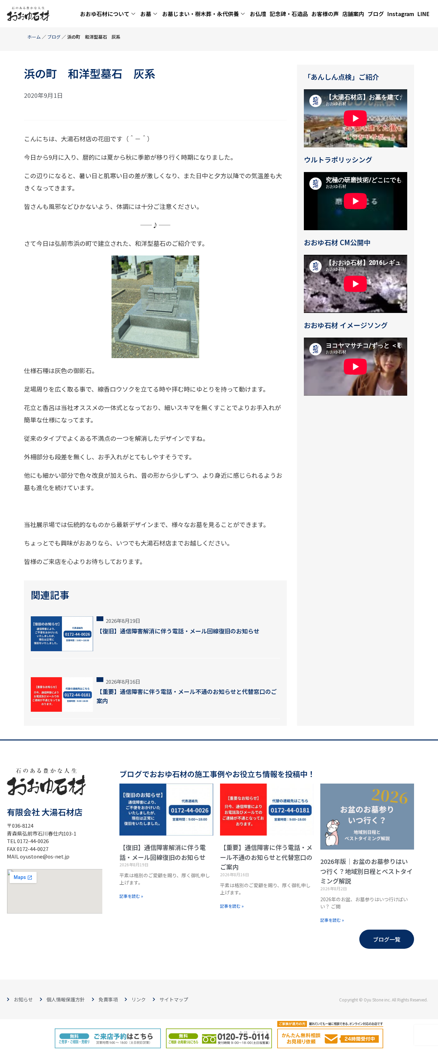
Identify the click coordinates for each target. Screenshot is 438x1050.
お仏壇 (258, 14)
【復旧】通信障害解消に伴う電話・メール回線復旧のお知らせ (177, 631)
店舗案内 (353, 14)
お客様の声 (325, 14)
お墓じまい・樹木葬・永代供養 (200, 14)
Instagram (400, 14)
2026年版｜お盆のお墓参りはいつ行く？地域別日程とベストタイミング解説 (366, 871)
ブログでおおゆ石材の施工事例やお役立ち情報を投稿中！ (217, 773)
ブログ (376, 14)
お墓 (145, 14)
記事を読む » (131, 896)
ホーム (34, 37)
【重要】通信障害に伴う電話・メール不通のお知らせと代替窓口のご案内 (266, 857)
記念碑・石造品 (289, 14)
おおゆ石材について (104, 14)
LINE (423, 14)
